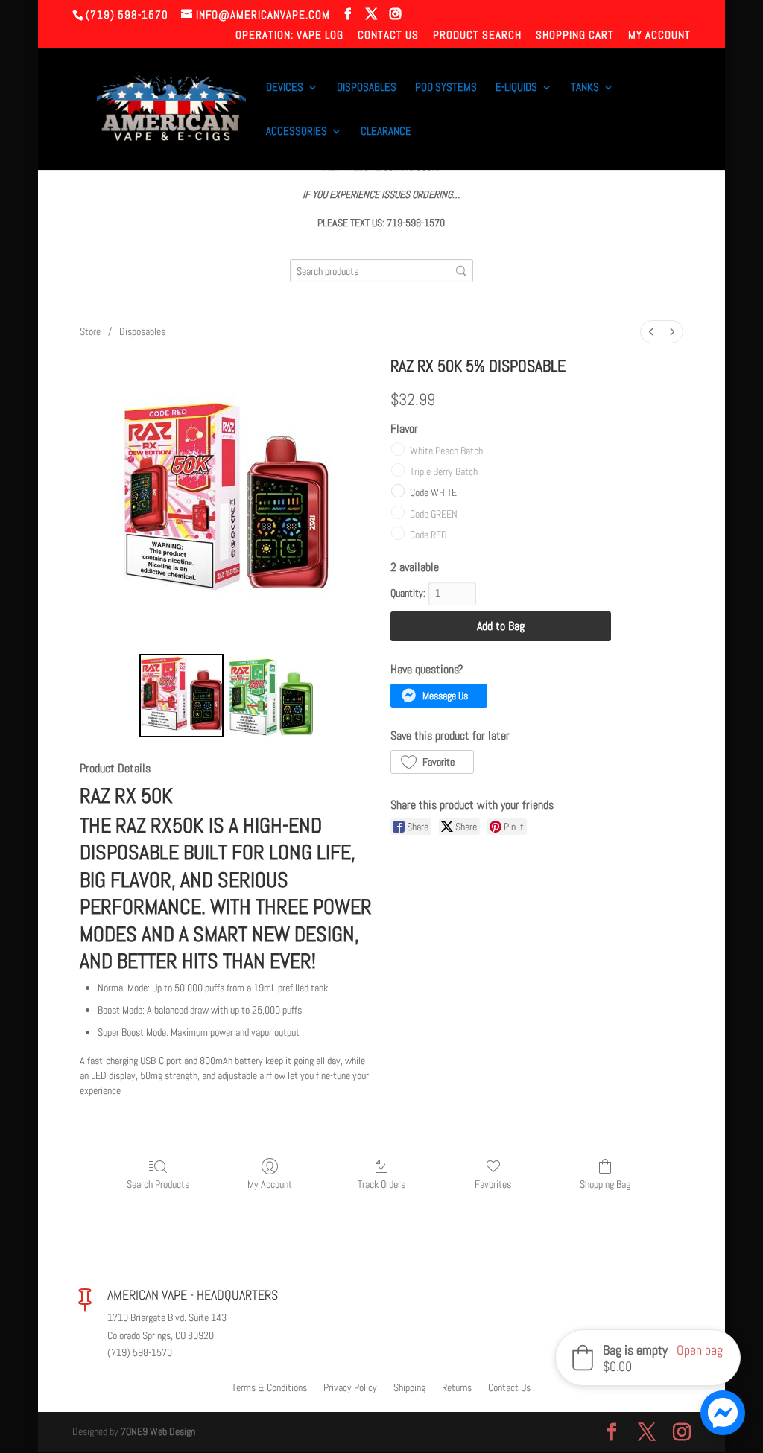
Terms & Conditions (269, 1388)
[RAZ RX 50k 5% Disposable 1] (271, 695)
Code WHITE (433, 492)
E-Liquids (516, 88)
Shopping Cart (575, 35)
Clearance (386, 132)
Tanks (585, 88)
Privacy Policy (350, 1388)
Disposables (366, 88)
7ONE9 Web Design (158, 1431)
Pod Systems (446, 88)
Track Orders (381, 1184)
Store (90, 331)
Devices (284, 88)
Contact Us (388, 35)
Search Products (158, 1184)
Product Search (477, 35)
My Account (659, 35)
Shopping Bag (605, 1184)
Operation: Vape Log (289, 35)
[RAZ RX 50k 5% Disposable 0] (181, 695)
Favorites (493, 1184)
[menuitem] (651, 332)
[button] (438, 696)
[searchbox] (381, 270)
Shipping (409, 1388)
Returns (457, 1388)
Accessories (296, 132)
